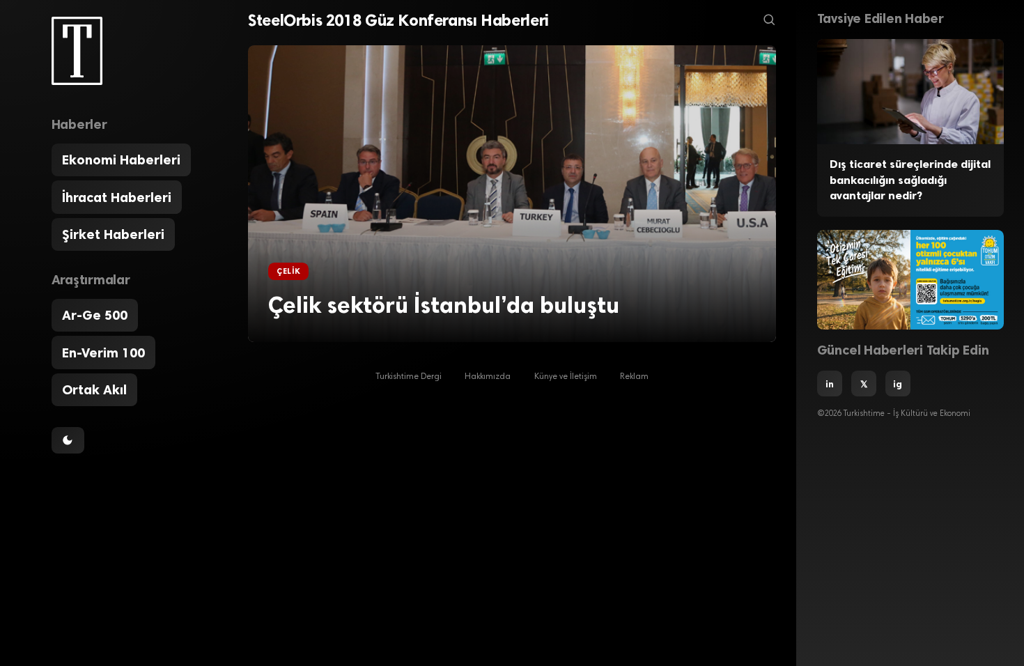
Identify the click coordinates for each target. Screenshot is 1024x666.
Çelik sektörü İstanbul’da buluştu (443, 305)
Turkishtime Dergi (408, 377)
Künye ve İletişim (565, 377)
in (829, 383)
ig (897, 383)
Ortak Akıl (94, 390)
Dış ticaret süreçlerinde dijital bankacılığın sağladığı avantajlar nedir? (910, 179)
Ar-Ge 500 (94, 315)
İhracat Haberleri (116, 197)
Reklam (634, 377)
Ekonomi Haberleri (121, 160)
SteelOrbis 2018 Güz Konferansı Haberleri (398, 20)
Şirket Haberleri (113, 234)
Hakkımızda (488, 377)
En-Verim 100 (103, 353)
